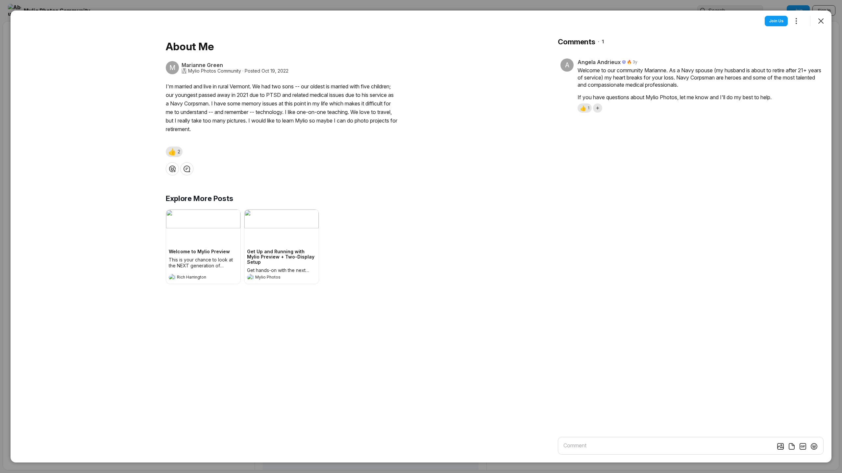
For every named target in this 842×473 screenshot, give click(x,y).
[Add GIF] (803, 446)
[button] (174, 151)
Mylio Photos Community (214, 71)
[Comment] (186, 168)
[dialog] (421, 236)
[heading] (196, 278)
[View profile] (172, 277)
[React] (172, 169)
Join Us (776, 20)
